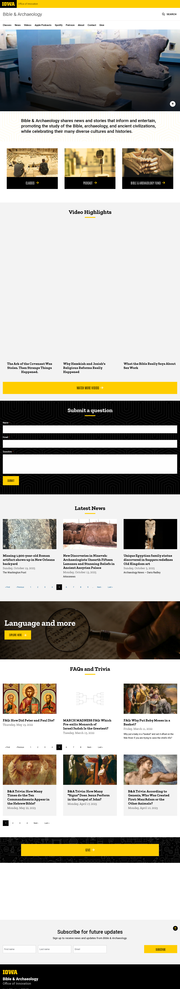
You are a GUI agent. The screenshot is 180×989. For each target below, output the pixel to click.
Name (5, 423)
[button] (169, 14)
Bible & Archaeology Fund (146, 183)
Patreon (70, 25)
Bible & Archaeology (22, 14)
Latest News (90, 508)
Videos (27, 25)
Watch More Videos (88, 388)
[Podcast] (90, 162)
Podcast (88, 183)
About (81, 25)
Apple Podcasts (43, 25)
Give (101, 25)
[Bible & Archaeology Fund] (147, 162)
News (18, 25)
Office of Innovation (28, 4)
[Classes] (32, 162)
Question (7, 452)
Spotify (58, 25)
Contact (92, 25)
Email (5, 437)
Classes (7, 25)
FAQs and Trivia (90, 668)
